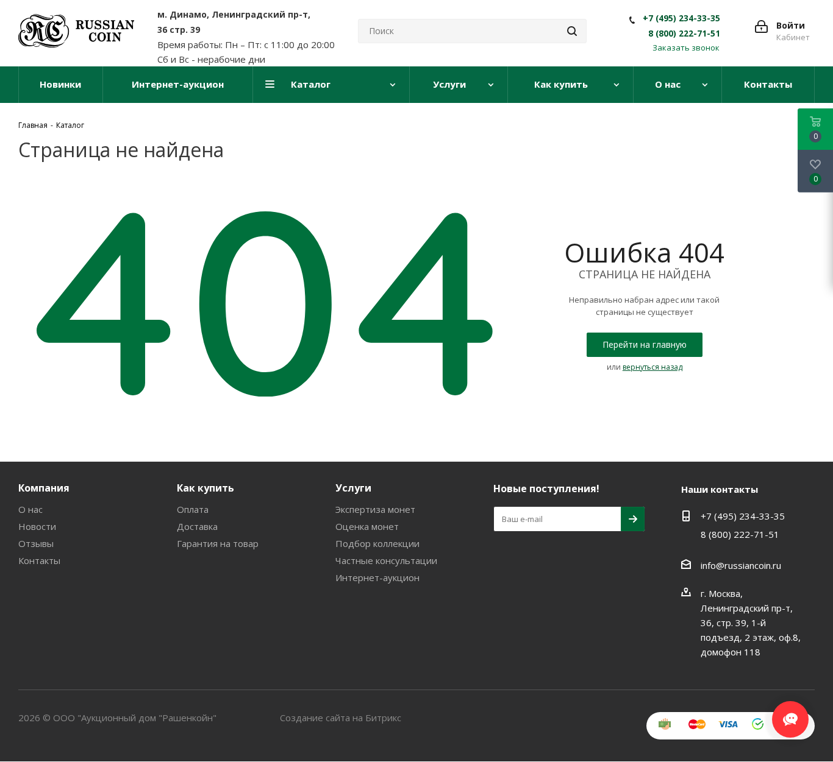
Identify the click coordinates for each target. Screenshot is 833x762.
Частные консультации (386, 560)
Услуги (353, 488)
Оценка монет (367, 526)
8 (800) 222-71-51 (684, 33)
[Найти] (572, 31)
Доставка (197, 526)
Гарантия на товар (218, 543)
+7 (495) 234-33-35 (681, 18)
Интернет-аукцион (377, 577)
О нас (30, 509)
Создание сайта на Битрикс (340, 717)
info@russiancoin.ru (741, 565)
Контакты (39, 560)
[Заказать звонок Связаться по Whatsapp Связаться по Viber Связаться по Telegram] (790, 713)
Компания (44, 488)
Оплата (193, 509)
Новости (37, 526)
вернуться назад (652, 367)
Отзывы (36, 543)
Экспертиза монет (375, 509)
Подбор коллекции (377, 543)
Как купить (205, 488)
